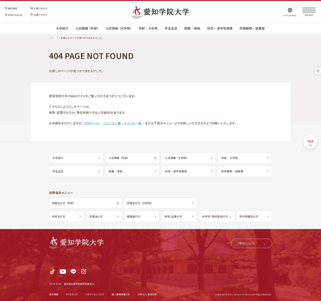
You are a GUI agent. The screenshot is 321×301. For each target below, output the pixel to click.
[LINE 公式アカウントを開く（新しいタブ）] (73, 271)
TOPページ (92, 123)
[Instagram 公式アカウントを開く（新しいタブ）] (83, 271)
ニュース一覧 (112, 123)
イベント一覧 (133, 123)
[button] (15, 8)
